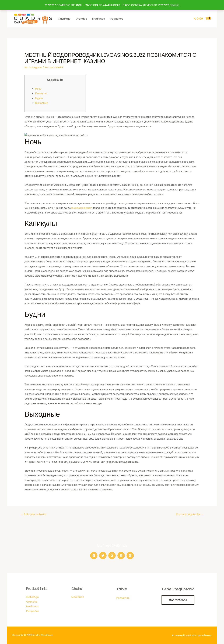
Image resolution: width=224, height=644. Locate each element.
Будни (39, 98)
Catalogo (64, 18)
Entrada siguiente (190, 514)
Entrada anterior (33, 514)
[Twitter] (103, 555)
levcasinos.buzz (81, 208)
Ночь (38, 89)
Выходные (41, 103)
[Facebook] (93, 555)
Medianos (98, 18)
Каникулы (41, 93)
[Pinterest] (130, 555)
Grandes (81, 18)
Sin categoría (33, 67)
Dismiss (174, 5)
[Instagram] (121, 555)
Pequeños (116, 18)
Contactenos (178, 600)
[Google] (112, 555)
